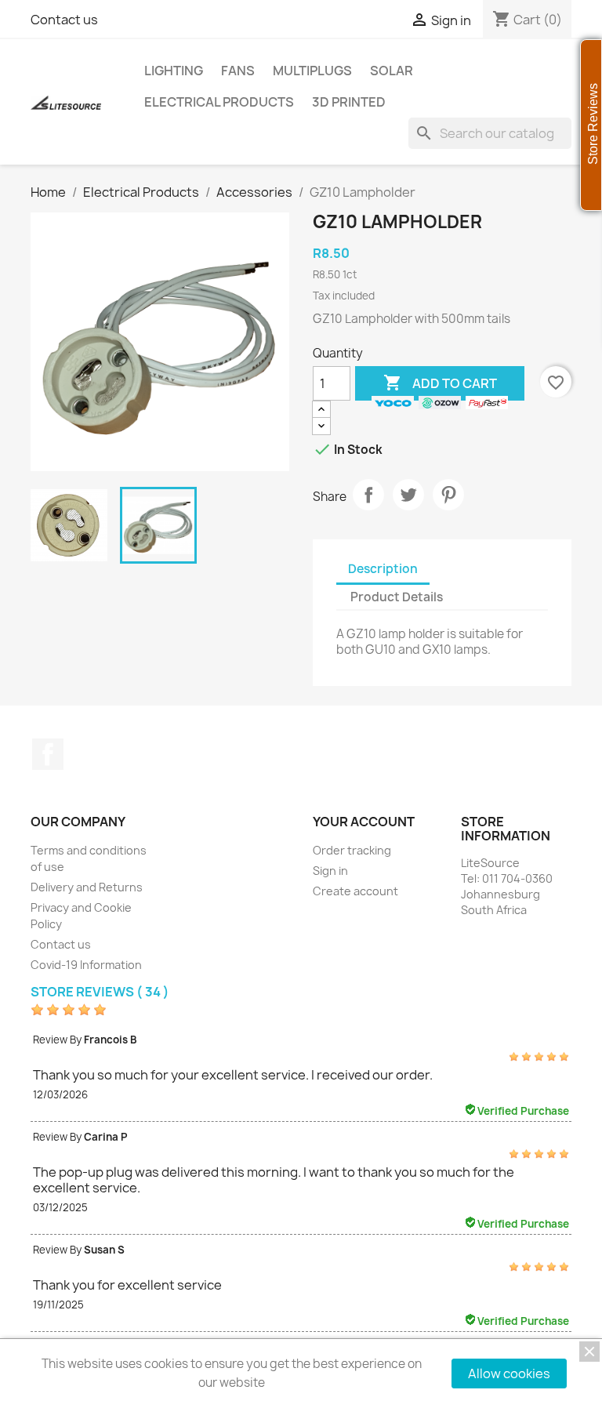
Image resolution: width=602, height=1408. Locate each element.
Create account (355, 891)
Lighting (173, 70)
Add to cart (440, 382)
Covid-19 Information (86, 964)
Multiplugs (312, 70)
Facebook (47, 754)
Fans (238, 70)
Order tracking (352, 850)
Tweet (408, 494)
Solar (391, 70)
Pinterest (448, 494)
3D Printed (349, 102)
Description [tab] (383, 569)
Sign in (330, 870)
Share (368, 494)
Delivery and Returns (87, 887)
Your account (364, 821)
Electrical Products (219, 102)
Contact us (64, 19)
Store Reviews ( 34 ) (100, 991)
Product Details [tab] (396, 597)
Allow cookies (509, 1373)
